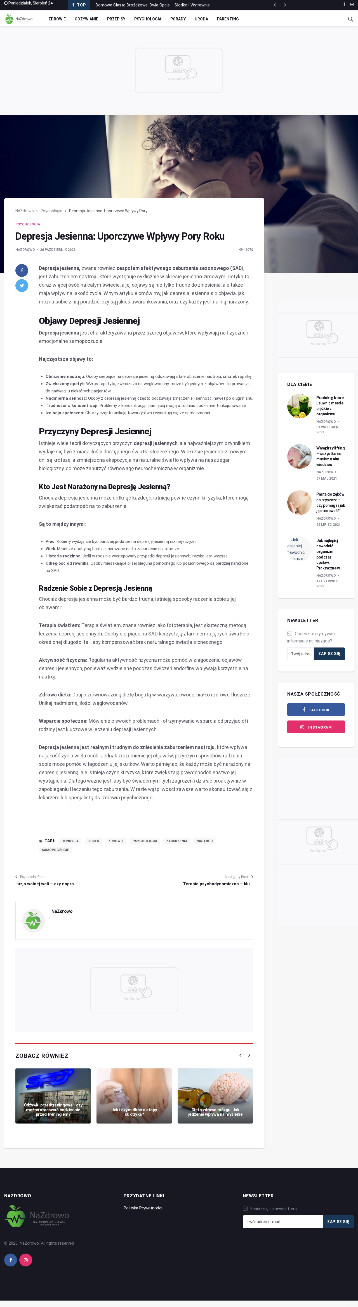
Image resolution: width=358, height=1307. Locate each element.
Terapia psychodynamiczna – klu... (218, 883)
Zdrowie (57, 19)
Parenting (228, 19)
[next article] (275, 5)
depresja (70, 841)
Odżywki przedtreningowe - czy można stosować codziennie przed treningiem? (53, 1110)
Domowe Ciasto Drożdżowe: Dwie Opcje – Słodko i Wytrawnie (153, 5)
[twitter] (21, 285)
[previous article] (285, 5)
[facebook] (344, 4)
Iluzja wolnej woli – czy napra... (46, 883)
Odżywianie (86, 19)
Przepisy (116, 19)
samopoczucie (55, 850)
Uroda (201, 19)
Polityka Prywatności (143, 1208)
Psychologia (147, 19)
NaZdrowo (24, 211)
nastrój (204, 841)
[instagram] (352, 4)
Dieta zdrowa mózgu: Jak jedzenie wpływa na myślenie (215, 1112)
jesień (93, 841)
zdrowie (116, 841)
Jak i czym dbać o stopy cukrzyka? (134, 1112)
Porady (178, 19)
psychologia (145, 841)
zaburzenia (176, 841)
